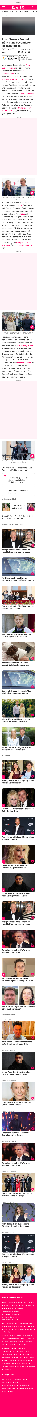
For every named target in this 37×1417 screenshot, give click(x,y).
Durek (20, 205)
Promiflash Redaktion (24, 49)
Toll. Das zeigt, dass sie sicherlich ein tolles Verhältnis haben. (18, 480)
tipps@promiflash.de (14, 518)
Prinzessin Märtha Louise (12, 79)
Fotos (22, 214)
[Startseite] (18, 7)
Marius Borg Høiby (25, 345)
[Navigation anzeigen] (3, 7)
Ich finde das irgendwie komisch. (18, 492)
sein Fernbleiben (24, 363)
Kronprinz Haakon (26, 94)
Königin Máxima (25, 245)
